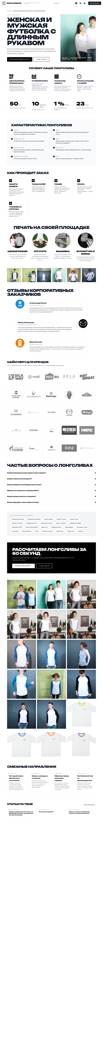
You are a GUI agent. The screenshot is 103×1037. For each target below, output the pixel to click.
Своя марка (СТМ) (17, 527)
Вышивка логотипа (31, 523)
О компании (15, 531)
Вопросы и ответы (48, 531)
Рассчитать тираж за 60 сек (20, 59)
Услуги (37, 531)
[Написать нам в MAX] (84, 3)
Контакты (80, 531)
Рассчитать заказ (94, 3)
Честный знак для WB (31, 527)
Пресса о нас (70, 531)
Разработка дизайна (75, 523)
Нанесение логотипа (47, 523)
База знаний (59, 531)
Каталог (56, 3)
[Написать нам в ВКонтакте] (80, 3)
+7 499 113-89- (40, 59)
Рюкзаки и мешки (61, 519)
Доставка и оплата (82, 527)
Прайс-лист (44, 527)
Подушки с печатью (17, 523)
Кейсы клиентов (26, 531)
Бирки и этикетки (61, 523)
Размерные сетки (56, 527)
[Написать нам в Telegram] (76, 3)
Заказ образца (69, 527)
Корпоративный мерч (18, 519)
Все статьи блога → (90, 804)
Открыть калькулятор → (23, 565)
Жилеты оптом (74, 519)
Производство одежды (34, 519)
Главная (9, 11)
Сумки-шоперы (48, 519)
